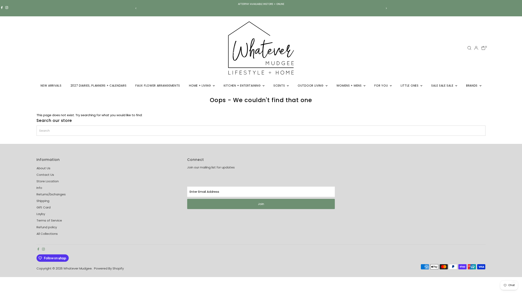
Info (39, 188)
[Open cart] (483, 48)
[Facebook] (2, 8)
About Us (43, 168)
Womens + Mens (349, 86)
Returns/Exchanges (51, 194)
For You (381, 86)
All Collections (47, 234)
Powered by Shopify (109, 268)
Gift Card (43, 207)
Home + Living (200, 86)
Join (261, 204)
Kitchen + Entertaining (243, 86)
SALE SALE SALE (442, 86)
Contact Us (45, 175)
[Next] (386, 8)
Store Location (47, 181)
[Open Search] (469, 48)
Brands (472, 86)
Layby (40, 214)
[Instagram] (6, 8)
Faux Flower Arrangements (157, 86)
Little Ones (410, 86)
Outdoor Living (311, 86)
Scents (279, 86)
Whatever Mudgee (77, 268)
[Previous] (135, 8)
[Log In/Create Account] (476, 48)
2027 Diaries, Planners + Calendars (99, 86)
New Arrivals (51, 86)
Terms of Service (49, 220)
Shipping (42, 201)
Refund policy (46, 227)
